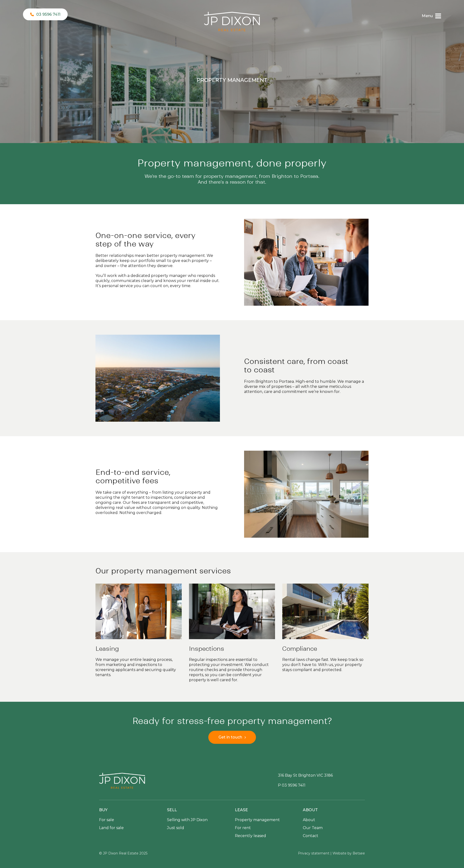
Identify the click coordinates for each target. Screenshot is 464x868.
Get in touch (230, 737)
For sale (106, 819)
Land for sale (111, 827)
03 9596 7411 (48, 14)
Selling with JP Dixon (187, 819)
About (309, 819)
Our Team (313, 827)
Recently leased (250, 835)
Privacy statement (313, 853)
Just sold (175, 827)
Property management (257, 819)
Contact (310, 835)
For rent (243, 827)
